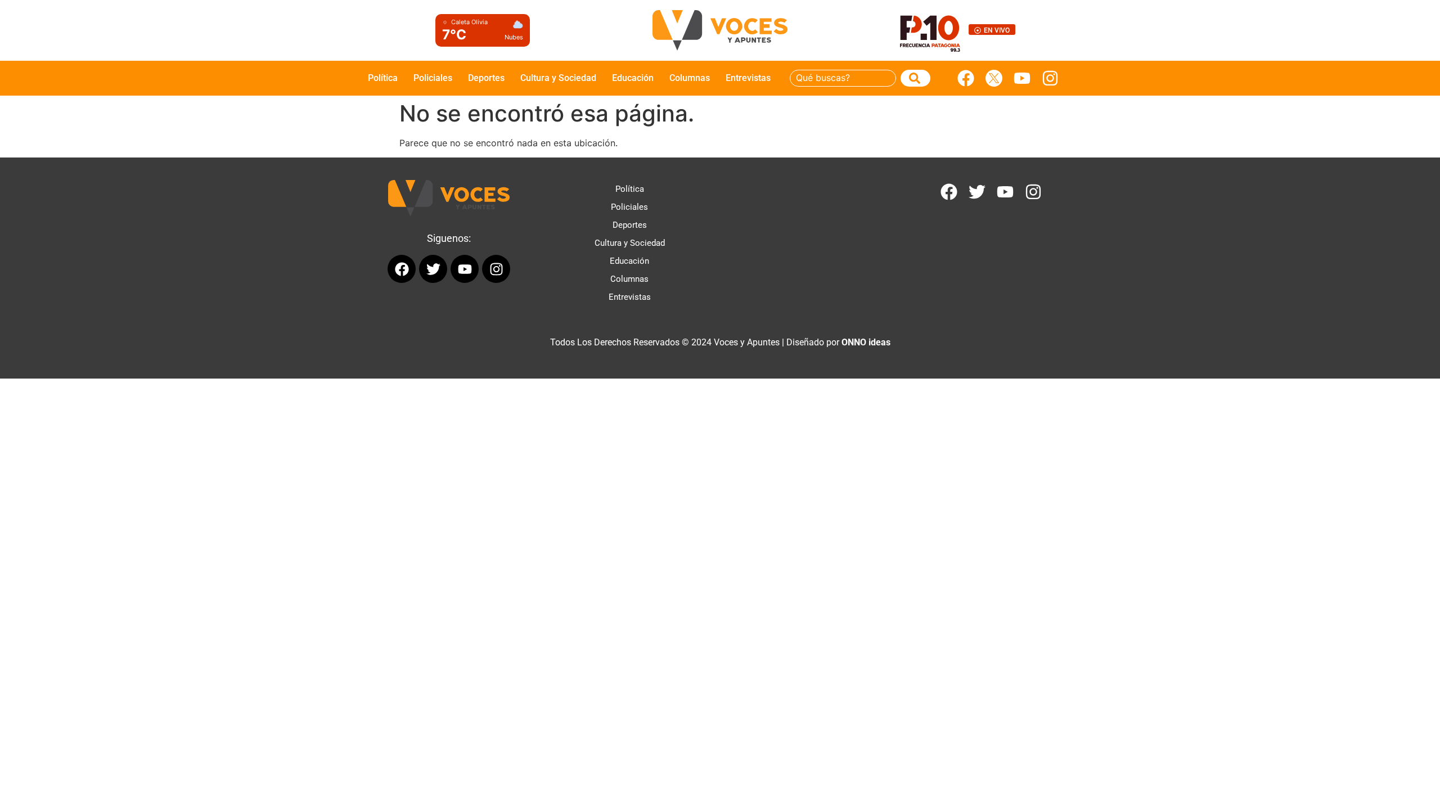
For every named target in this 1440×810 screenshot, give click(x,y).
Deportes (486, 78)
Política (383, 78)
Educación (633, 78)
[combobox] (843, 78)
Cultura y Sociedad (558, 78)
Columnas (689, 78)
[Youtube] (1022, 78)
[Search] (915, 78)
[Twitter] (977, 192)
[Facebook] (966, 78)
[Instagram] (1050, 78)
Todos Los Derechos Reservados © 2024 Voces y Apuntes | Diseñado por (720, 342)
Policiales (432, 78)
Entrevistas (748, 78)
